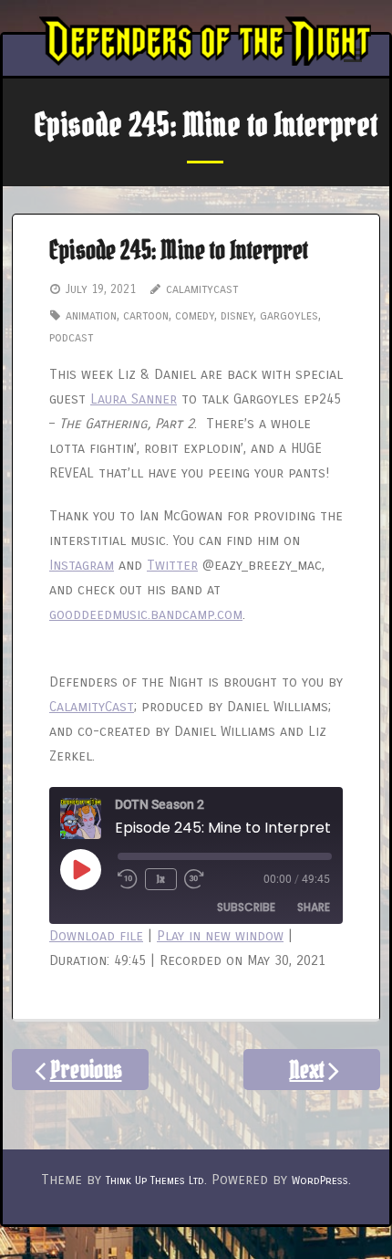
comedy (194, 316)
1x (161, 879)
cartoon (146, 316)
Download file (96, 936)
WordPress (320, 1180)
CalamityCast (91, 706)
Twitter (172, 565)
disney (237, 316)
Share (313, 907)
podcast (71, 337)
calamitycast (202, 289)
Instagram (81, 565)
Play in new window (220, 936)
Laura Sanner (133, 399)
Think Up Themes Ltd (155, 1180)
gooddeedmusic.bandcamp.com (145, 614)
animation (91, 316)
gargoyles (289, 316)
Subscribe (246, 907)
